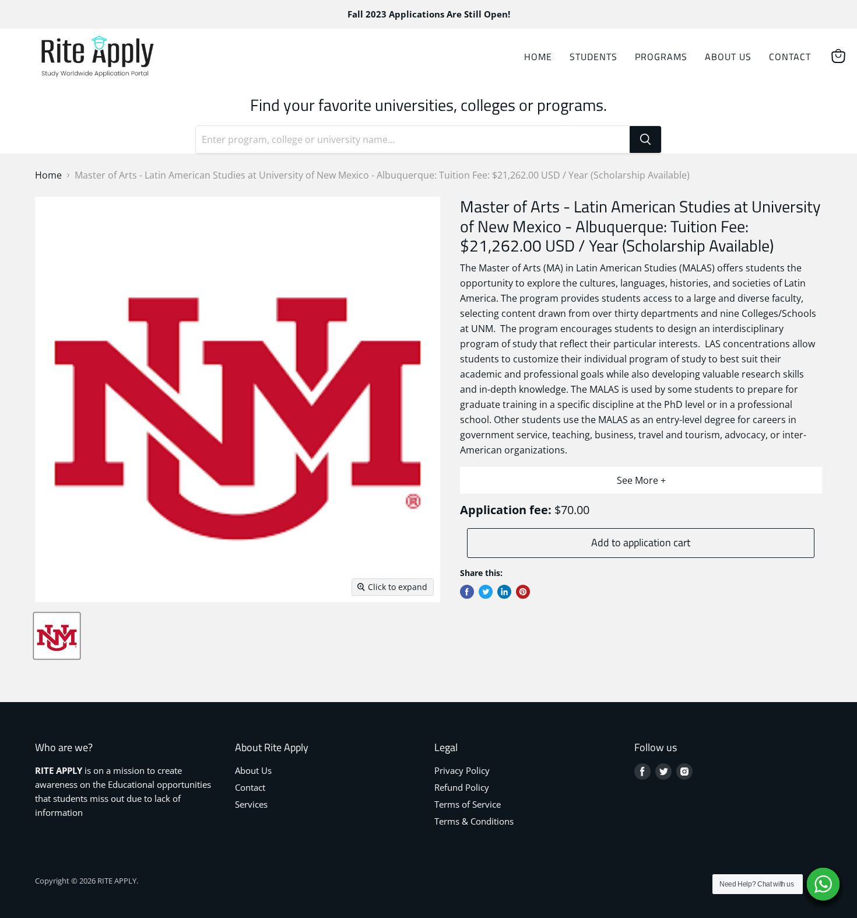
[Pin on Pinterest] (523, 592)
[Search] (645, 139)
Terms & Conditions (474, 821)
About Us (728, 57)
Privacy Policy (462, 770)
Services (251, 804)
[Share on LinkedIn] (504, 592)
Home (538, 57)
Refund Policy (461, 787)
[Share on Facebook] (467, 592)
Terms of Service (467, 804)
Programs (661, 57)
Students (593, 57)
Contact (790, 57)
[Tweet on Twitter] (486, 592)
